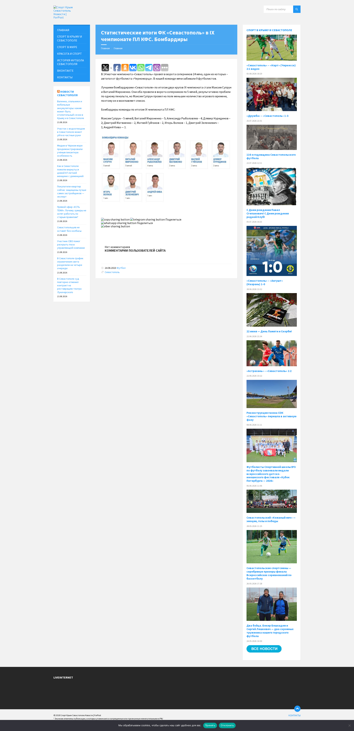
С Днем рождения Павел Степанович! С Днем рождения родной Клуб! (268, 213)
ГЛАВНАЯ (63, 30)
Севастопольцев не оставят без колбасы (69, 229)
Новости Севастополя (67, 93)
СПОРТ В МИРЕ (67, 47)
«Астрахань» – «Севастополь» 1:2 (269, 371)
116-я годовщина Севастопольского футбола (271, 156)
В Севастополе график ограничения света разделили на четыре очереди (70, 263)
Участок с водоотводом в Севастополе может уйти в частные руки (71, 132)
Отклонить (227, 725)
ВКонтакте (65, 70)
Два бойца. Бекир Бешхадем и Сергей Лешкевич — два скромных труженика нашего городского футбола (270, 631)
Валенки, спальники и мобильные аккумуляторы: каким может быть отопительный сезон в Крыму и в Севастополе (70, 110)
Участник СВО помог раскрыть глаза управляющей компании (71, 244)
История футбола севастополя (70, 62)
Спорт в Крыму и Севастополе (269, 30)
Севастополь (112, 272)
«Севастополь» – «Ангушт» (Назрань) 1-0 (265, 282)
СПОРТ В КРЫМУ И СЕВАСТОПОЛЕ (69, 38)
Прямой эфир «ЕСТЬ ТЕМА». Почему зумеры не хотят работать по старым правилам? (71, 212)
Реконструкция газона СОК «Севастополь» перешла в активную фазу (271, 416)
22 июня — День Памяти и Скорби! (269, 331)
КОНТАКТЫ (65, 77)
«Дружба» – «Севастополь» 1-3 (267, 116)
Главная (105, 48)
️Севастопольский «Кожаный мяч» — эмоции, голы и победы (271, 519)
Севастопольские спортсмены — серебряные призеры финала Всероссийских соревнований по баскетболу (269, 573)
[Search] (297, 9)
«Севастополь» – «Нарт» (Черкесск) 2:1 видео (271, 67)
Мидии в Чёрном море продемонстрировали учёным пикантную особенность (70, 150)
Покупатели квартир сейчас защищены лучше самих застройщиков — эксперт (71, 191)
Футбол (121, 268)
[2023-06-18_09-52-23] (166, 202)
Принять (210, 725)
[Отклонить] (349, 725)
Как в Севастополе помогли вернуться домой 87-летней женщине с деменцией (70, 171)
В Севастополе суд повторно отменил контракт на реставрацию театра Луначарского (69, 285)
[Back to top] (297, 709)
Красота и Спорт (69, 53)
